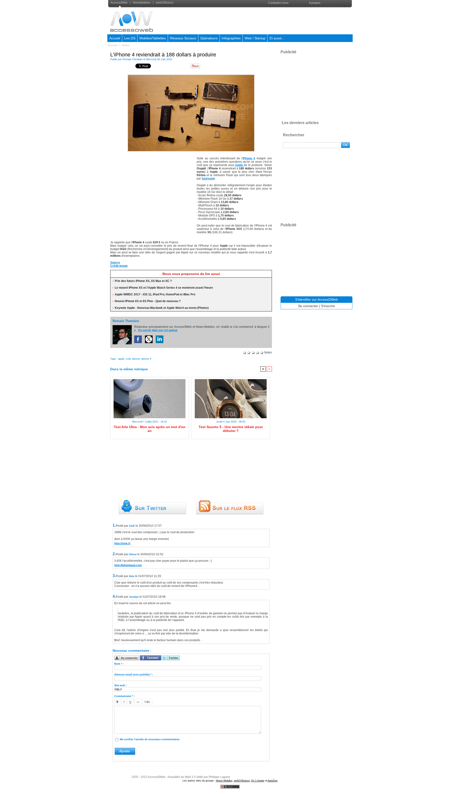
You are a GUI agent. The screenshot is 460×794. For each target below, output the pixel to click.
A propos (314, 3)
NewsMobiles (141, 2)
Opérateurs (209, 38)
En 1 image (257, 780)
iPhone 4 (249, 158)
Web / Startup (255, 38)
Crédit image (119, 266)
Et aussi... (277, 38)
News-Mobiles (224, 780)
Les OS (129, 38)
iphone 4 (146, 358)
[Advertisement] (265, 20)
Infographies (231, 38)
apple (121, 358)
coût (128, 358)
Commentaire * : (124, 696)
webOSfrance (164, 2)
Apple (239, 165)
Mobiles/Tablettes (152, 38)
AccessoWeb (119, 2)
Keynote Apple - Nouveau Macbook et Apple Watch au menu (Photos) (162, 308)
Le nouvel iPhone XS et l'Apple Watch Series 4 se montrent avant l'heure (164, 287)
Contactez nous (278, 3)
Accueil (114, 38)
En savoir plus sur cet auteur (158, 330)
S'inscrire (328, 306)
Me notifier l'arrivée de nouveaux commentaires (149, 739)
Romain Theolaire (132, 59)
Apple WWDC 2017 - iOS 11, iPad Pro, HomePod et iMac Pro (155, 294)
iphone (136, 358)
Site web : (120, 685)
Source (115, 262)
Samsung (208, 178)
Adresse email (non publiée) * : (133, 674)
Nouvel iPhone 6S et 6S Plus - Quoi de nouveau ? (148, 301)
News (125, 45)
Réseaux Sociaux (183, 38)
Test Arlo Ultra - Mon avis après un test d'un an (149, 429)
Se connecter (308, 306)
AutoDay (273, 780)
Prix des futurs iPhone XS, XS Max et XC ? (143, 281)
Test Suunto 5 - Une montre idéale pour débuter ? (231, 429)
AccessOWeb (156, 777)
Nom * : (119, 663)
